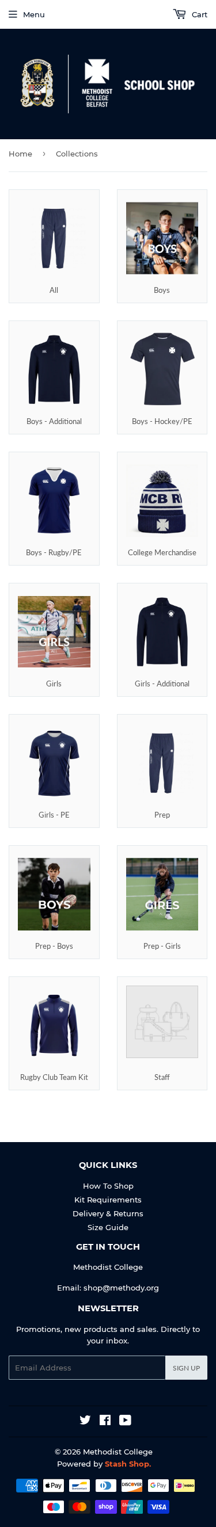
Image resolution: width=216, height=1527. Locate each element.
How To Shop (108, 1185)
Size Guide (108, 1227)
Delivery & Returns (108, 1213)
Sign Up (186, 1368)
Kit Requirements (108, 1199)
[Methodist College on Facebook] (105, 1421)
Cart (198, 14)
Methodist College (118, 1451)
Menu (34, 14)
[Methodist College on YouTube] (125, 1421)
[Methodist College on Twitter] (85, 1421)
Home (20, 153)
